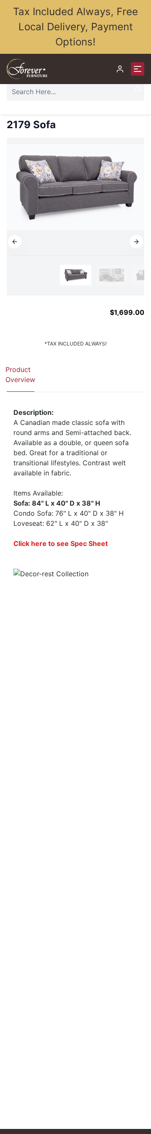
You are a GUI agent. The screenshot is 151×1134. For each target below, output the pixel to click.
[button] (14, 241)
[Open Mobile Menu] (137, 69)
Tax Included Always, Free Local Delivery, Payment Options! (75, 26)
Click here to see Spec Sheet (60, 543)
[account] (120, 69)
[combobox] (75, 91)
